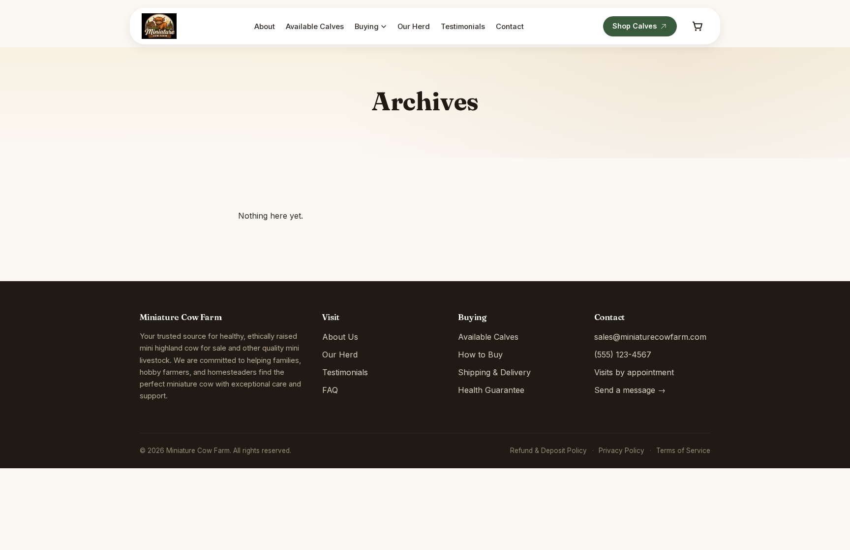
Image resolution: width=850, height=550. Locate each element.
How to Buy (480, 354)
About (264, 27)
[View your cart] (697, 26)
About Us (340, 337)
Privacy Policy (621, 450)
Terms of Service (683, 450)
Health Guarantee (491, 390)
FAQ (330, 390)
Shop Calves (634, 26)
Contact (510, 27)
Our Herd (413, 27)
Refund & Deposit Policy (548, 450)
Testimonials (463, 27)
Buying (367, 27)
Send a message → (630, 390)
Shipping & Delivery (494, 372)
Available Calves (315, 27)
